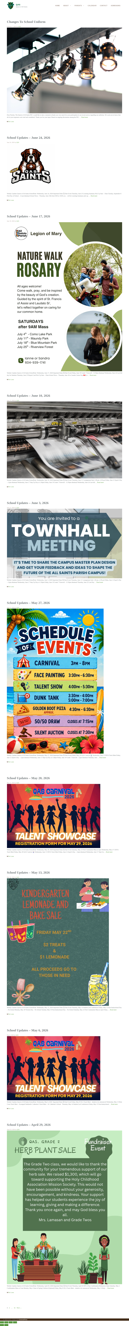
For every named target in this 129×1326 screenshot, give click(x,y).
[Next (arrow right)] (6, 1325)
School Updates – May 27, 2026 (28, 603)
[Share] (11, 1322)
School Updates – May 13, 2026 (28, 872)
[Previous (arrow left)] (2, 1325)
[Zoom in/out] (2, 1322)
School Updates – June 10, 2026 (28, 395)
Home (57, 5)
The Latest (11, 121)
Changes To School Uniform (26, 22)
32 (15, 1308)
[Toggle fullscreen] (6, 1322)
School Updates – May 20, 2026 (28, 778)
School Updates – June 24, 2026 (28, 137)
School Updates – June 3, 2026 (28, 503)
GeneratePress (23, 1319)
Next (19, 1308)
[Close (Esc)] (15, 1322)
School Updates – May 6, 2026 (27, 1030)
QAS (18, 5)
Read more (84, 117)
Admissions (115, 5)
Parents (78, 5)
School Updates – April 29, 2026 (29, 1124)
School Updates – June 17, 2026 (28, 216)
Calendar (92, 5)
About (66, 5)
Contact (103, 5)
